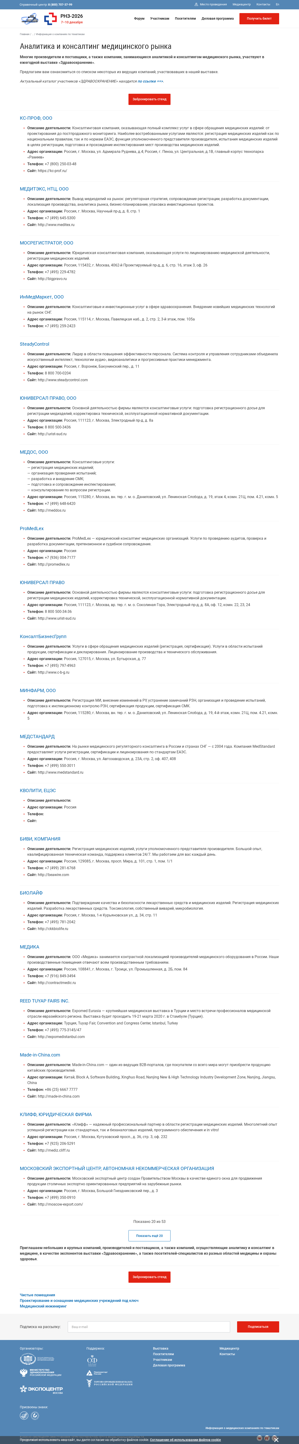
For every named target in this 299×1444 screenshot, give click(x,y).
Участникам (159, 18)
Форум (139, 18)
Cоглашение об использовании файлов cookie (185, 1440)
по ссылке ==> (150, 81)
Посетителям (185, 18)
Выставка (160, 1348)
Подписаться (258, 1327)
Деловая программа (218, 18)
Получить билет (259, 18)
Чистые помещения (37, 1295)
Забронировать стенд (150, 99)
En (277, 4)
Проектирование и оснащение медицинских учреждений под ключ (79, 1300)
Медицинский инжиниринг (43, 1306)
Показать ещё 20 (149, 1236)
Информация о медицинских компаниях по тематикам (242, 1428)
